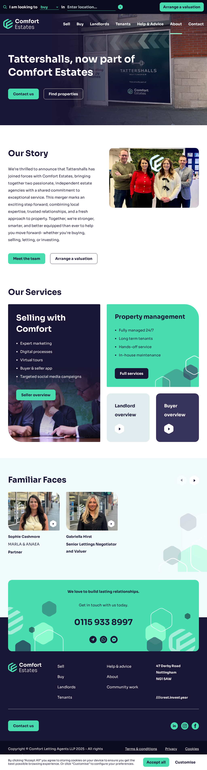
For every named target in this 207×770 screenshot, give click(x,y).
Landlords (99, 24)
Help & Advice (150, 24)
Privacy (171, 749)
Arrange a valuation (181, 7)
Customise (185, 762)
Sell (66, 24)
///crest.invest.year (172, 697)
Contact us (23, 94)
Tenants (123, 24)
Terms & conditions (141, 749)
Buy (80, 24)
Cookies (192, 749)
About (176, 24)
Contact (196, 24)
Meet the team (26, 258)
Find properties (63, 94)
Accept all (156, 762)
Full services (131, 373)
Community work (122, 687)
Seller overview (36, 395)
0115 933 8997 (103, 622)
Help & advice (119, 666)
